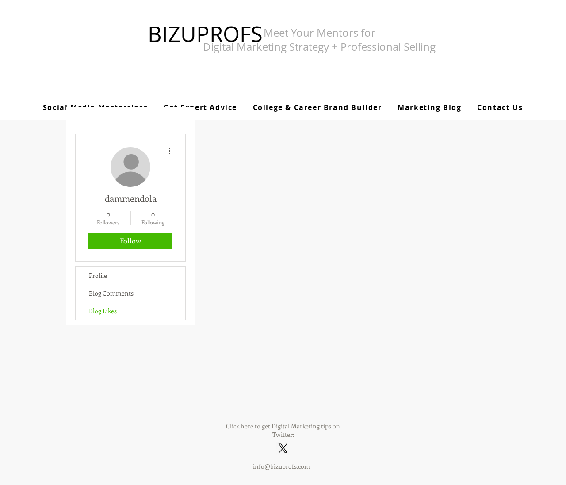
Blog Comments (111, 293)
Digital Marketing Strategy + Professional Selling (319, 47)
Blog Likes (103, 311)
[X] (283, 448)
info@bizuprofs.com (281, 466)
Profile (98, 275)
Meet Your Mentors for (319, 33)
